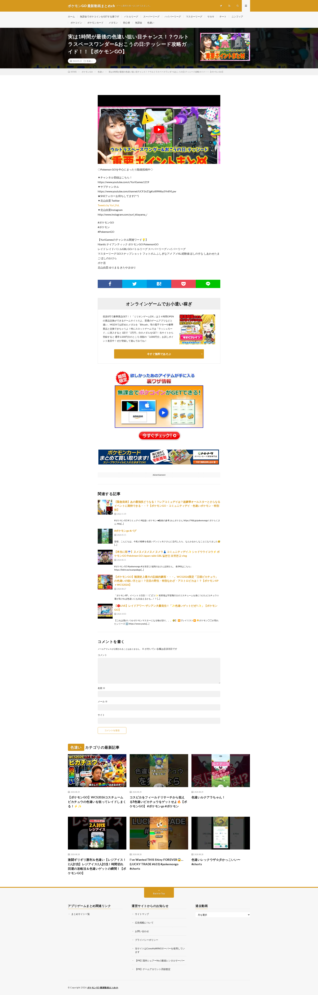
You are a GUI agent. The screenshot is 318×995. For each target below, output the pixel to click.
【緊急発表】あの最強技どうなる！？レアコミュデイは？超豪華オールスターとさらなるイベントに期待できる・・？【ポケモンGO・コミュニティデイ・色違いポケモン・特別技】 (167, 505)
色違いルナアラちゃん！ (208, 797)
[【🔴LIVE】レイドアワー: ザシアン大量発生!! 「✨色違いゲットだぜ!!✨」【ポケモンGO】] (105, 611)
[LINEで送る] (208, 284)
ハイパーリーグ (173, 16)
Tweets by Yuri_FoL (108, 205)
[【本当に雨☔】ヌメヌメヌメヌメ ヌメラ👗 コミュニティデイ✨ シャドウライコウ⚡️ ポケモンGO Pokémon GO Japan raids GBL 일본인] (105, 557)
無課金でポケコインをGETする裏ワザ (99, 16)
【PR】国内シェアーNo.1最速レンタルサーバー (160, 960)
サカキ (210, 16)
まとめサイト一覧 (80, 914)
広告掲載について (144, 922)
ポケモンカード (95, 22)
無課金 (138, 22)
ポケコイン (76, 22)
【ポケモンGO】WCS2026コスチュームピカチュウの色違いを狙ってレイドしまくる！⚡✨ (97, 801)
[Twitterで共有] (134, 284)
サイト (101, 715)
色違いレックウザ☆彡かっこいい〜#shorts (215, 862)
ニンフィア (237, 16)
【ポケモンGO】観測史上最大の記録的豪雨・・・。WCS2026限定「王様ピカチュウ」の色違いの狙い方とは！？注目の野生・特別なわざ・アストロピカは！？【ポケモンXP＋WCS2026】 (166, 580)
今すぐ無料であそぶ (159, 353)
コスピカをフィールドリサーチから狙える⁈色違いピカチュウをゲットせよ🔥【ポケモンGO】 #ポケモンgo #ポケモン (158, 801)
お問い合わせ (142, 931)
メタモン (113, 22)
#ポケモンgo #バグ (125, 530)
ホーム (71, 16)
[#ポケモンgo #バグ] (105, 536)
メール (102, 701)
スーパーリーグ (151, 16)
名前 (101, 688)
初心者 (126, 22)
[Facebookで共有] (110, 284)
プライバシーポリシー (146, 939)
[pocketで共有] (183, 284)
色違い (150, 22)
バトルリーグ (131, 16)
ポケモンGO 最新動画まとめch (102, 987)
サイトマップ (142, 914)
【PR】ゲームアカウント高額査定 (152, 969)
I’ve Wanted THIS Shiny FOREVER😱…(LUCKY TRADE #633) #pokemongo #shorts (157, 864)
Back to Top (159, 893)
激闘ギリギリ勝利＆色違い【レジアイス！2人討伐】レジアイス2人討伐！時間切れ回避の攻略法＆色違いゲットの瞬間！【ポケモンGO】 (97, 866)
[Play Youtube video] (159, 129)
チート (222, 16)
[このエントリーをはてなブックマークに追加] (159, 284)
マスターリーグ (194, 16)
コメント (102, 655)
